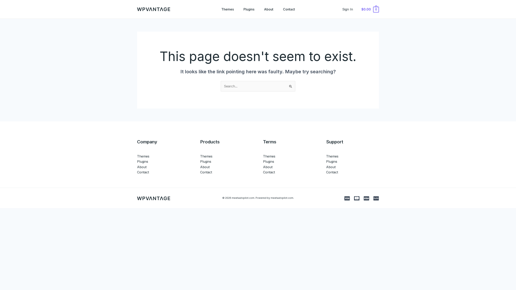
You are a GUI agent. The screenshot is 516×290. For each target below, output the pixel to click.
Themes (227, 9)
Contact (289, 9)
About (268, 9)
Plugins (248, 9)
